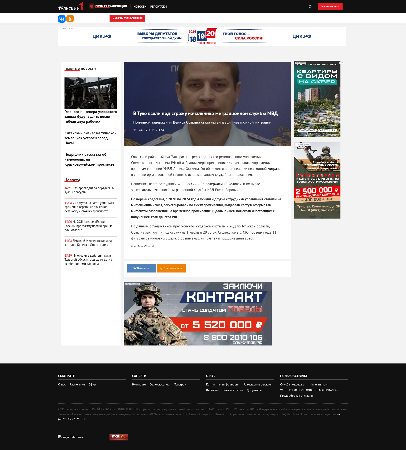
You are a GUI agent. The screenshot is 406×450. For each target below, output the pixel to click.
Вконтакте (139, 384)
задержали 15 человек (223, 184)
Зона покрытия (233, 390)
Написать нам (330, 6)
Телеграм (180, 384)
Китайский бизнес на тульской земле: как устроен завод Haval (90, 138)
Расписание (77, 384)
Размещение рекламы (257, 384)
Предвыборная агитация (296, 396)
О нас (62, 384)
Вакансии (212, 390)
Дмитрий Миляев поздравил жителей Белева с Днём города (88, 243)
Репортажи (158, 6)
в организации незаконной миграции (254, 168)
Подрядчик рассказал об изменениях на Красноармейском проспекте (89, 159)
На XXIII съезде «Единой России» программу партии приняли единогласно (89, 226)
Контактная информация (223, 384)
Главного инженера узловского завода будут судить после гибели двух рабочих (90, 116)
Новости (140, 6)
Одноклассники (160, 384)
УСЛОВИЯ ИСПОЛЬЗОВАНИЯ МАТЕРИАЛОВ (308, 390)
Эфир (92, 384)
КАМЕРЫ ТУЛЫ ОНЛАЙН (127, 18)
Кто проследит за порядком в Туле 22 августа (89, 190)
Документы (254, 390)
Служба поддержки (293, 384)
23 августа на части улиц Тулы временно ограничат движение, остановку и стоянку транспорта (89, 207)
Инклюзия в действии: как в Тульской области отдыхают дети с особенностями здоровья (88, 259)
